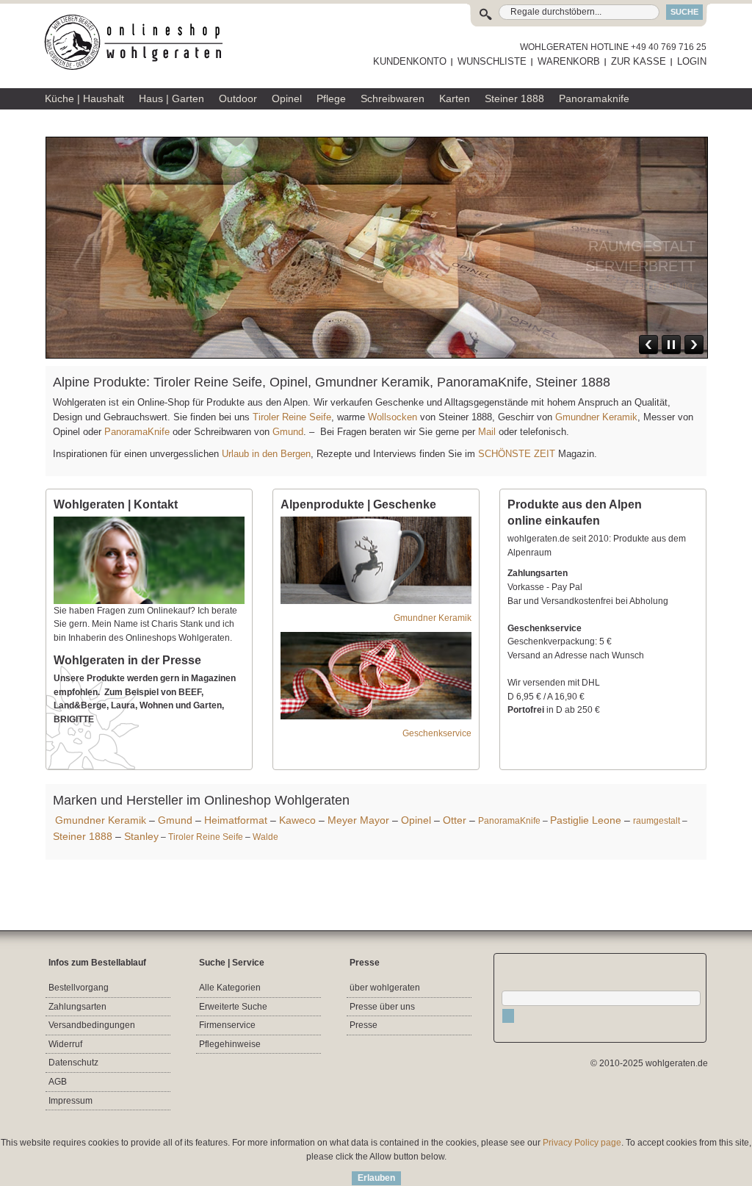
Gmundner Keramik (596, 417)
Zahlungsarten (77, 1007)
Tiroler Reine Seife (292, 417)
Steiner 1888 (82, 836)
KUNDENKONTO (409, 61)
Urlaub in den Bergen (266, 453)
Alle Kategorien (230, 987)
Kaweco (297, 820)
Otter (454, 820)
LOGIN (691, 61)
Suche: (489, 12)
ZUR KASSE (638, 61)
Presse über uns (382, 1007)
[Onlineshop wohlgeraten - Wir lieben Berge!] (138, 42)
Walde (265, 837)
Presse (363, 1025)
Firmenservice (227, 1025)
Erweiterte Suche (233, 1007)
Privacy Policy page (582, 1143)
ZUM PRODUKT (663, 267)
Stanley (141, 836)
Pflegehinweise (230, 1044)
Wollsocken (392, 417)
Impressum (70, 1101)
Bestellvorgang (78, 987)
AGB (57, 1082)
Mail (485, 431)
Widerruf (65, 1044)
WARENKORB (569, 61)
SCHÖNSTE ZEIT (516, 453)
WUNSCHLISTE (492, 61)
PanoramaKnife (137, 431)
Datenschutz (73, 1062)
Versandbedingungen (91, 1025)
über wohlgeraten (385, 987)
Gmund (287, 431)
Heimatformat (235, 820)
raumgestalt (656, 821)
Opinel (416, 820)
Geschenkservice (436, 733)
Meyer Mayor (358, 820)
